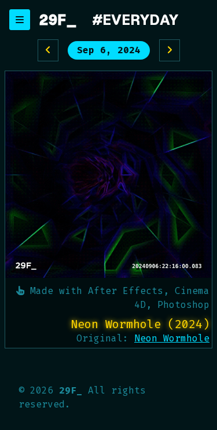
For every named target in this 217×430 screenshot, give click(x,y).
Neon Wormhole (171, 338)
